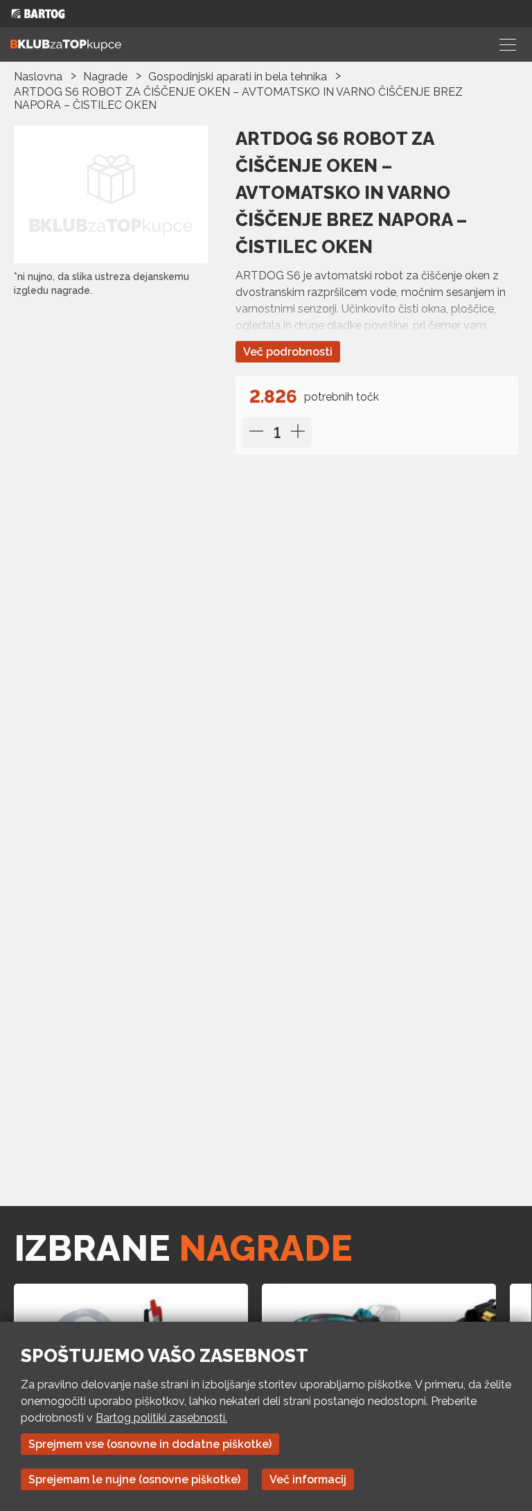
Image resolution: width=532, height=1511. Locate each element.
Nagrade (105, 76)
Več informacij (307, 1479)
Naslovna (38, 76)
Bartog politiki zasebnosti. (161, 1417)
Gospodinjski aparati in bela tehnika (237, 76)
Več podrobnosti (287, 351)
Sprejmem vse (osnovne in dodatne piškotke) (150, 1444)
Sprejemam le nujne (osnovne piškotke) (134, 1479)
